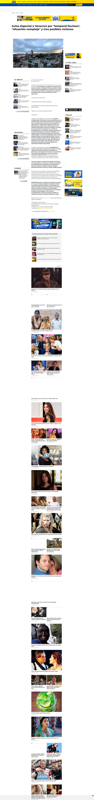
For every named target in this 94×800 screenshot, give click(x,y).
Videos (37, 4)
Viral (34, 4)
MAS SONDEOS (24, 181)
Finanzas (24, 4)
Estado (34, 1)
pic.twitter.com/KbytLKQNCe (45, 208)
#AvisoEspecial (46, 198)
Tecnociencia (74, 1)
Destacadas (29, 4)
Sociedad (68, 1)
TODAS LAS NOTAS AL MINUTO (23, 111)
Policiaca (56, 1)
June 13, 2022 (51, 211)
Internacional (45, 1)
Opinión (41, 4)
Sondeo (45, 4)
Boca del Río (29, 1)
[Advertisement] (22, 122)
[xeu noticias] (14, 1)
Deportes (51, 1)
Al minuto (19, 4)
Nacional (39, 1)
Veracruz (24, 1)
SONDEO (17, 168)
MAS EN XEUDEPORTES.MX (24, 158)
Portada (19, 1)
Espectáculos (62, 1)
